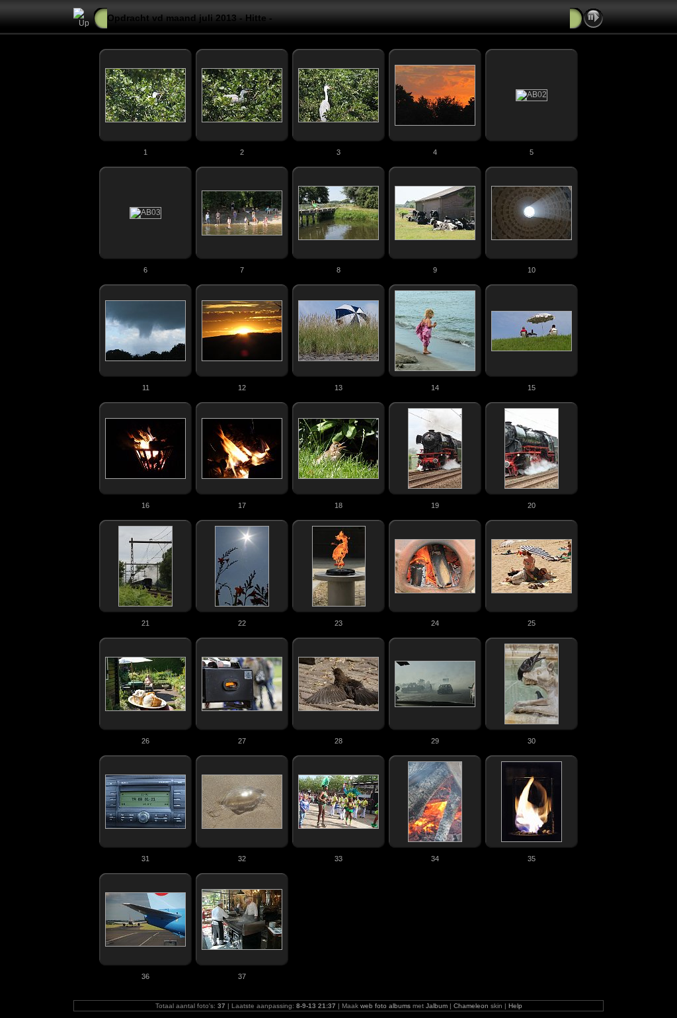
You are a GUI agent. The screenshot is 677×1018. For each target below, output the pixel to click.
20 (532, 505)
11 (145, 388)
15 (532, 388)
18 (338, 505)
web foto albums (385, 1005)
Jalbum (437, 1005)
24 (435, 623)
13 (338, 388)
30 (532, 741)
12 (242, 388)
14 (435, 388)
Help (515, 1005)
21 (145, 623)
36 (145, 976)
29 (435, 741)
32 (242, 859)
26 (145, 741)
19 (435, 505)
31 (145, 859)
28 (338, 741)
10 (532, 270)
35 (532, 859)
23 (338, 623)
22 (242, 623)
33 (338, 859)
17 (242, 505)
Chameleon (471, 1005)
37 (242, 976)
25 (532, 623)
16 (145, 505)
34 (435, 859)
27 (242, 741)
